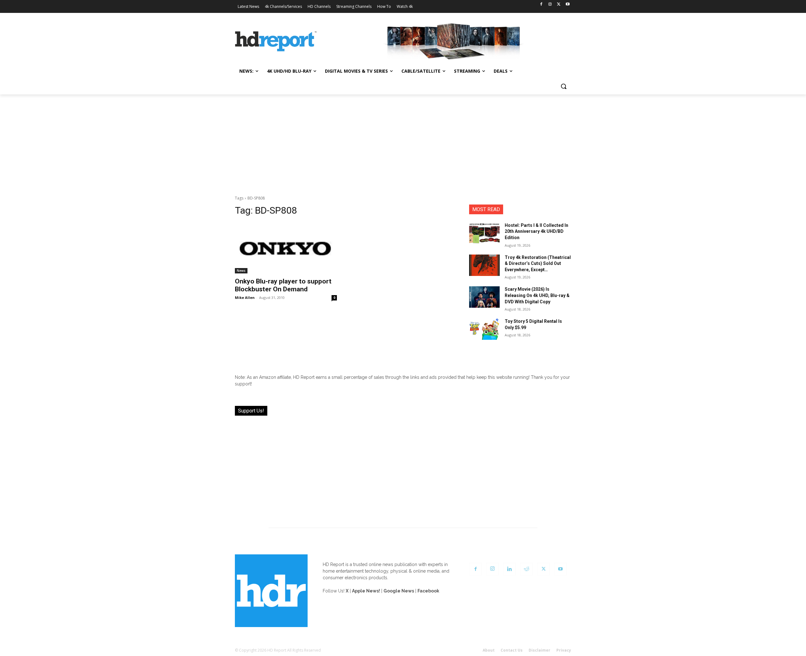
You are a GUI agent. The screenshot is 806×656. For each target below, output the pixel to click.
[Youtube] (567, 4)
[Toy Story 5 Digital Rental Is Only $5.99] (484, 329)
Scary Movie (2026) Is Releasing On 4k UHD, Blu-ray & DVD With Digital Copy (537, 295)
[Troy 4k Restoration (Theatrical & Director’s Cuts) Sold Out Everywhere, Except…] (484, 265)
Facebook (428, 590)
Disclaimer (539, 650)
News (241, 270)
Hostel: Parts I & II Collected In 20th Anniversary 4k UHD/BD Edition (536, 231)
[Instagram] (550, 4)
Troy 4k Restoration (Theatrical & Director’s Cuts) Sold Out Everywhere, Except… (538, 263)
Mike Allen (245, 297)
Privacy (563, 650)
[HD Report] (276, 41)
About (489, 650)
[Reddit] (526, 569)
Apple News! (366, 590)
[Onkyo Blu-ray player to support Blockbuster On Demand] (286, 247)
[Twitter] (558, 4)
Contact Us (512, 650)
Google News (398, 590)
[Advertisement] (403, 142)
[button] (563, 86)
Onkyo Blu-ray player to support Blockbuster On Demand (283, 285)
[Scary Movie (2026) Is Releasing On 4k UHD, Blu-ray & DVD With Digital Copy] (484, 297)
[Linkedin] (509, 569)
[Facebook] (541, 4)
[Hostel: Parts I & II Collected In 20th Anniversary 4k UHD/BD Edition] (484, 233)
